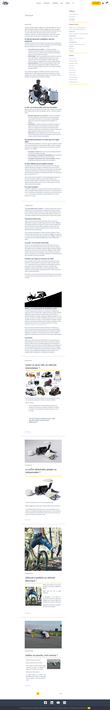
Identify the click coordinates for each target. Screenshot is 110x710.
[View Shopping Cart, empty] (106, 3)
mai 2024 (71, 68)
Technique (71, 19)
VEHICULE (38, 3)
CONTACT (68, 3)
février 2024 (72, 70)
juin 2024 (71, 65)
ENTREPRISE (55, 3)
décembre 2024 (72, 61)
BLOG (62, 3)
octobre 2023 (72, 75)
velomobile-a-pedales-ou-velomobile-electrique (36, 324)
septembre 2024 (73, 63)
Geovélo (26, 264)
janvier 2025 (72, 58)
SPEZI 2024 (71, 49)
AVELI (35, 174)
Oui (89, 708)
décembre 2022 (72, 79)
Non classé (71, 16)
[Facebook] (45, 702)
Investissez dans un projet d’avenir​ (77, 44)
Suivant (61, 693)
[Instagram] (64, 702)
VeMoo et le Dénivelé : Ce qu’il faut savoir (78, 33)
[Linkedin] (51, 702)
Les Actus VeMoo (73, 14)
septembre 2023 (73, 77)
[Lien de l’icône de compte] (103, 3)
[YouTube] (58, 702)
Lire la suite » (28, 432)
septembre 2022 (73, 82)
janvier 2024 (72, 72)
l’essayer (27, 194)
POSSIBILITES (47, 3)
